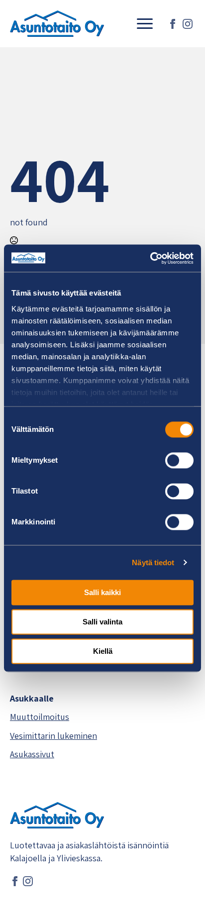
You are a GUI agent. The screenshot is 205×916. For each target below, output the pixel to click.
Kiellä (102, 651)
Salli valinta (102, 621)
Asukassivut (32, 754)
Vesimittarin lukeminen (53, 735)
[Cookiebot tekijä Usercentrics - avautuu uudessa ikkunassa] (150, 258)
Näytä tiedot (153, 562)
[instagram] (188, 24)
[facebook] (173, 24)
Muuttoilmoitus (39, 716)
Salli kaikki (102, 592)
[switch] (179, 460)
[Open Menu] (145, 24)
